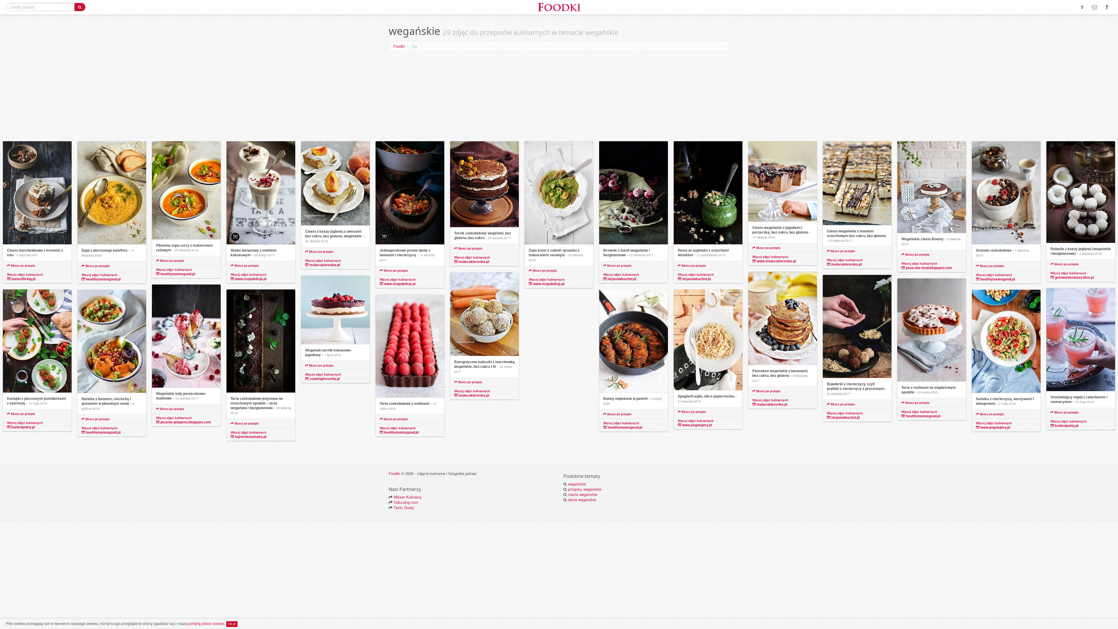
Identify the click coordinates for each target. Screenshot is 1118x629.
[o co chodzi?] (1082, 7)
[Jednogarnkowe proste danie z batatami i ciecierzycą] (410, 193)
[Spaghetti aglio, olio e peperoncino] (708, 340)
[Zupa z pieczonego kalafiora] (111, 193)
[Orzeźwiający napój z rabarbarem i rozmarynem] (1080, 339)
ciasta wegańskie (582, 494)
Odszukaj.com (406, 502)
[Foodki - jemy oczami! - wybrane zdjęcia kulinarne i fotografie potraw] (559, 6)
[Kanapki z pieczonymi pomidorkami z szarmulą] (37, 341)
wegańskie (577, 484)
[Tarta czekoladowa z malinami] (410, 346)
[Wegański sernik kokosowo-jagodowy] (335, 309)
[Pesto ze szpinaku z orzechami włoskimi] (708, 193)
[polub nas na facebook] (1106, 7)
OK (230, 624)
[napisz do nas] (1094, 7)
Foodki (399, 46)
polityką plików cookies (206, 623)
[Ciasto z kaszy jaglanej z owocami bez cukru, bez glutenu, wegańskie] (335, 183)
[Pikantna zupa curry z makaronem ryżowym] (186, 190)
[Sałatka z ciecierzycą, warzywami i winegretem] (1006, 341)
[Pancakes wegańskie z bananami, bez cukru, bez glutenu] (782, 318)
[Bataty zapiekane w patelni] (633, 341)
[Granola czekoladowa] (1006, 193)
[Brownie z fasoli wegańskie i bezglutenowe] (633, 193)
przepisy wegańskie (584, 489)
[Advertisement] (559, 97)
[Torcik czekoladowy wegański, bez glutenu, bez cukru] (484, 184)
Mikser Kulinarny (408, 497)
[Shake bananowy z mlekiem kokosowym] (261, 193)
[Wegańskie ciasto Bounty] (931, 187)
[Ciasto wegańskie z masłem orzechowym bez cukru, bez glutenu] (857, 183)
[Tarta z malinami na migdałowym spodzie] (931, 330)
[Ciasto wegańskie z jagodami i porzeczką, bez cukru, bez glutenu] (782, 181)
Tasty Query (404, 507)
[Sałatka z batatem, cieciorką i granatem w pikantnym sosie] (111, 341)
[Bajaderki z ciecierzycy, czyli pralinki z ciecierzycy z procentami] (857, 326)
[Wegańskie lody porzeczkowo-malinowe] (186, 336)
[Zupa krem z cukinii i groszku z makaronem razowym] (559, 193)
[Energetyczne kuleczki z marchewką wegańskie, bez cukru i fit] (484, 314)
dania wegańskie (582, 499)
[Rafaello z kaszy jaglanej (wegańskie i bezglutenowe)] (1080, 192)
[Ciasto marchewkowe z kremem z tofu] (37, 193)
